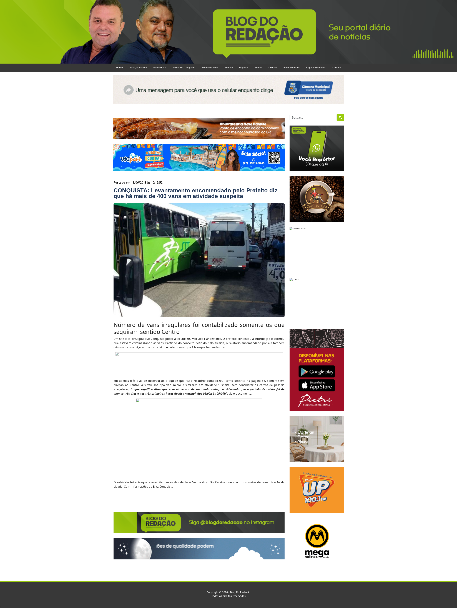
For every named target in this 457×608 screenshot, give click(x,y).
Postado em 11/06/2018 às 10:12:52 (138, 182)
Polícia (258, 67)
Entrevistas (159, 67)
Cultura (272, 67)
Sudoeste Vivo (210, 67)
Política (229, 67)
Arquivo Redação (315, 67)
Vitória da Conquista (183, 67)
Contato (336, 67)
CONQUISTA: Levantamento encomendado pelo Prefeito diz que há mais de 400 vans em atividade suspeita (195, 193)
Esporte (243, 67)
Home (119, 67)
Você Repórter (291, 67)
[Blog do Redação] (228, 31)
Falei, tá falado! (138, 67)
